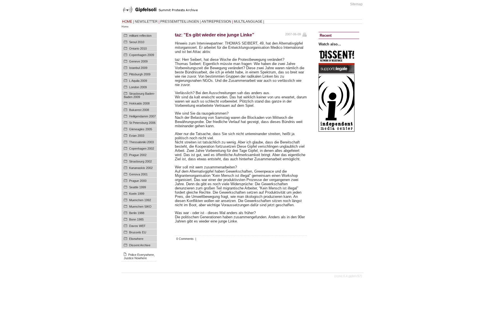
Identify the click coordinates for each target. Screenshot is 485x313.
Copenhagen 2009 (141, 55)
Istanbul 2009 (138, 67)
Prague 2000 (138, 180)
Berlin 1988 (136, 213)
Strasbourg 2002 (140, 161)
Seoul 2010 (136, 42)
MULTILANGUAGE (248, 22)
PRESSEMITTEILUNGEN (179, 22)
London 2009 (138, 87)
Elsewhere (136, 238)
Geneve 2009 (138, 61)
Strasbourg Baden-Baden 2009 (139, 95)
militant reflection (140, 35)
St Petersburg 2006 (142, 122)
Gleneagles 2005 (140, 129)
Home (125, 26)
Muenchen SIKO (140, 206)
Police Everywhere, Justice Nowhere (139, 256)
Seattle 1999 (137, 187)
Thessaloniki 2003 (141, 142)
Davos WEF (137, 226)
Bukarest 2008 (139, 110)
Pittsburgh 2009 (139, 74)
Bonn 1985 (136, 219)
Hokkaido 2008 (139, 103)
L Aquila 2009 (138, 80)
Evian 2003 (136, 135)
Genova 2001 (138, 174)
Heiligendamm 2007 (142, 116)
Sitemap (356, 4)
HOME (127, 22)
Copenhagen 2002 (141, 148)
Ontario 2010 (138, 48)
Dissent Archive (139, 245)
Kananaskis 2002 (141, 168)
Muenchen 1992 (140, 200)
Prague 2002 (138, 155)
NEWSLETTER (146, 22)
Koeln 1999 (136, 193)
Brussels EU (137, 232)
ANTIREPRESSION (216, 22)
